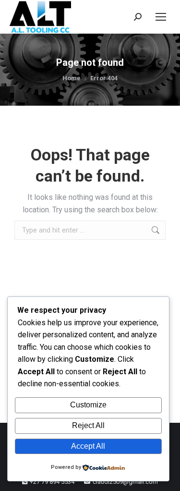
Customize (88, 405)
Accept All (88, 446)
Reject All (88, 425)
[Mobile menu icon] (160, 16)
